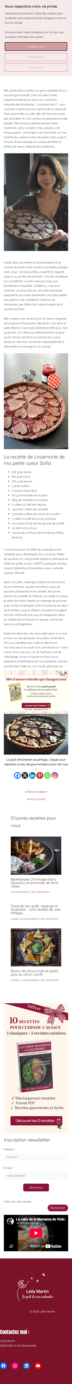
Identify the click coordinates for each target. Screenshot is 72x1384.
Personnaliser (36, 57)
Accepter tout (36, 46)
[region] (36, 38)
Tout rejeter (36, 67)
